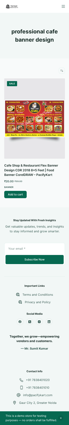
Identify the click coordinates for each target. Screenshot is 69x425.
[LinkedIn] (49, 321)
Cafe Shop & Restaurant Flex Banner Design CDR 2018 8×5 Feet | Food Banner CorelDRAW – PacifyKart (31, 170)
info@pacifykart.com (37, 395)
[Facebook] (20, 321)
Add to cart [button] (15, 194)
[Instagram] (39, 321)
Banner (8, 187)
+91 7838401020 (38, 380)
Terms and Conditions (37, 294)
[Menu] (63, 6)
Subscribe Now (34, 259)
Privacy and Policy (38, 302)
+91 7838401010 (37, 387)
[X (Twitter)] (29, 321)
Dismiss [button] (60, 418)
